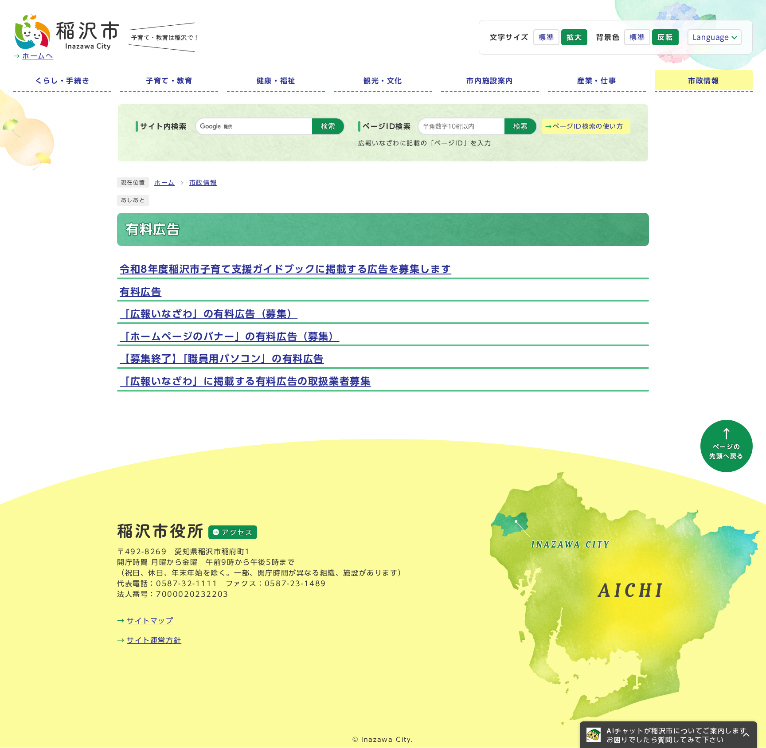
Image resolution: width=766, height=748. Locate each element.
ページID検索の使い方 (588, 126)
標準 (546, 37)
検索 (328, 126)
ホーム (164, 183)
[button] (668, 734)
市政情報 (203, 183)
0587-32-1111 (187, 583)
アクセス (237, 532)
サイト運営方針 (154, 640)
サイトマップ (150, 620)
